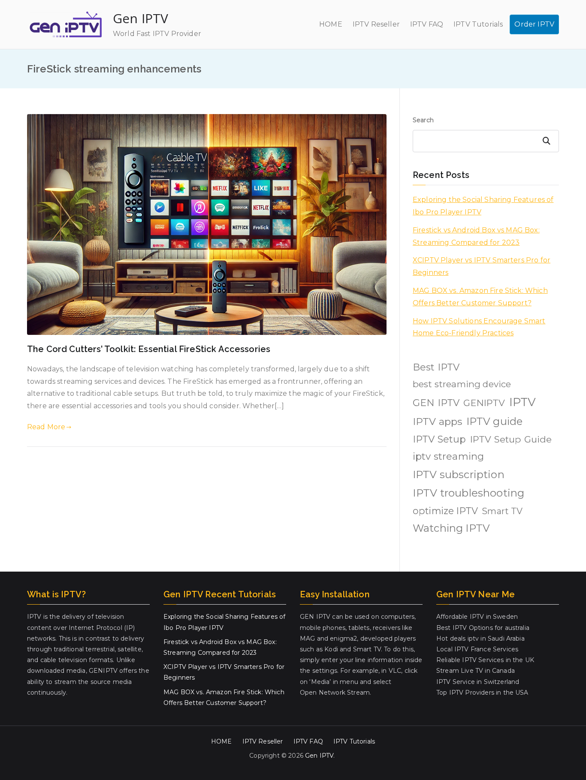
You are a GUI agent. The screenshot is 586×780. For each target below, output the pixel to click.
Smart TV (502, 511)
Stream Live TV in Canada (475, 671)
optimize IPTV (445, 510)
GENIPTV (484, 402)
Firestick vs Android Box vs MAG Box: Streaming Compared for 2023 (476, 236)
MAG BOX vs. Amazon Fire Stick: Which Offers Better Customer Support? (480, 296)
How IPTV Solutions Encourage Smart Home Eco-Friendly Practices (479, 327)
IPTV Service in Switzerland (477, 682)
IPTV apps (437, 422)
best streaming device (462, 384)
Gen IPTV (140, 18)
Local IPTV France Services (477, 649)
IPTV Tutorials (478, 24)
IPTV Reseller (376, 24)
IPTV (522, 402)
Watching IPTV (451, 528)
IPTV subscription (458, 474)
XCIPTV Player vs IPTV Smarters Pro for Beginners (481, 266)
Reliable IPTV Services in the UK (485, 660)
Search (423, 120)
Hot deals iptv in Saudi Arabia (480, 638)
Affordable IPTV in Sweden (477, 616)
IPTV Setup (439, 439)
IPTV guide (494, 421)
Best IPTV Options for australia (482, 628)
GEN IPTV (436, 403)
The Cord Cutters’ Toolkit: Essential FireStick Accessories (148, 349)
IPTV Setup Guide (511, 439)
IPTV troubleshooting (468, 493)
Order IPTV (534, 24)
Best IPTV (436, 367)
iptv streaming (448, 456)
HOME (330, 24)
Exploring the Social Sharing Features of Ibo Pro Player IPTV (483, 206)
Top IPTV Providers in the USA (482, 692)
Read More (46, 427)
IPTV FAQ (426, 24)
